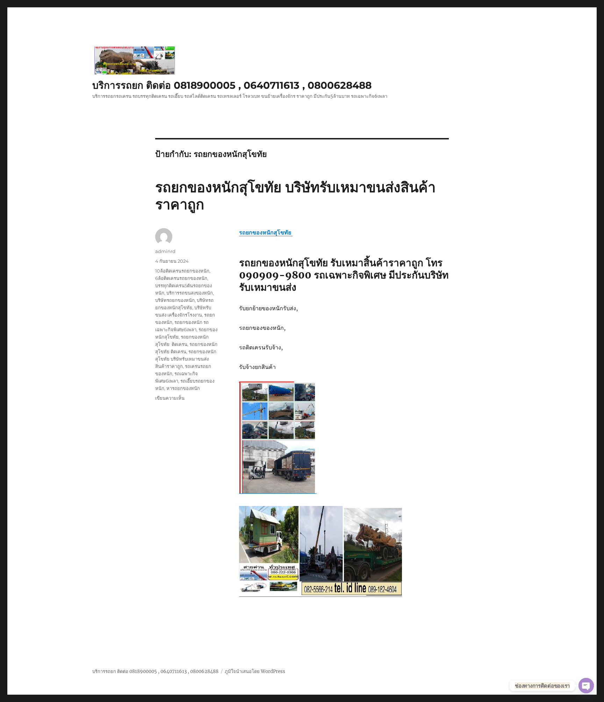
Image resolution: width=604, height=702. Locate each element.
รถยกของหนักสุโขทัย (266, 232)
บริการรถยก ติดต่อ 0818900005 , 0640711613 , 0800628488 (232, 85)
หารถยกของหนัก (183, 388)
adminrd (165, 251)
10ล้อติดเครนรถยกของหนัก (182, 271)
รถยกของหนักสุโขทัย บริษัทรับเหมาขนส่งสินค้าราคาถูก (185, 359)
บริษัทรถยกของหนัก (175, 300)
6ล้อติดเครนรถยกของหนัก (181, 278)
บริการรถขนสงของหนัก (189, 293)
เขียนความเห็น (170, 398)
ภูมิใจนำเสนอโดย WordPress (255, 671)
